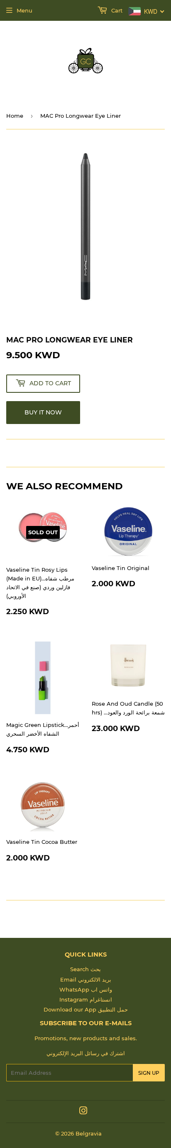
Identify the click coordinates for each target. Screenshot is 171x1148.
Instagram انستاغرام (85, 999)
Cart (116, 10)
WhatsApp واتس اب (85, 989)
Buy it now (43, 412)
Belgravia (89, 1133)
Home (14, 115)
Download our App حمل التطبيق (86, 1009)
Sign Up (148, 1073)
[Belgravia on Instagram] (83, 1111)
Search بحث (85, 969)
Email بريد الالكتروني (85, 979)
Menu (24, 10)
